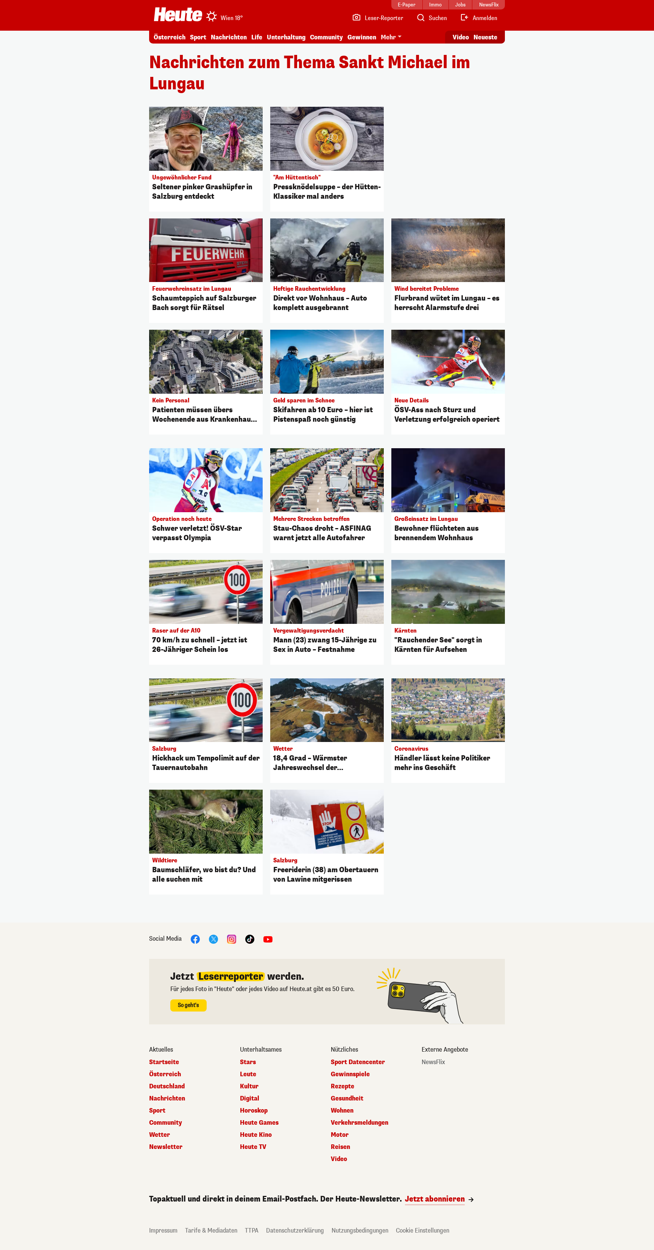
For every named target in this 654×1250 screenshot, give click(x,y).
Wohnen (342, 1110)
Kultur (249, 1086)
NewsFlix (433, 1062)
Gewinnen (361, 37)
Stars (248, 1062)
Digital (249, 1098)
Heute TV (253, 1147)
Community (326, 37)
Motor (340, 1135)
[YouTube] (267, 939)
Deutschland (167, 1086)
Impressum (163, 1230)
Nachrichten (167, 1098)
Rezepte (342, 1086)
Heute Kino (256, 1135)
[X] (213, 939)
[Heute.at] (178, 14)
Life (256, 37)
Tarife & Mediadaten (211, 1230)
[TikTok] (249, 939)
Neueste (485, 37)
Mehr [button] (388, 37)
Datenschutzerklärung (295, 1230)
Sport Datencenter (358, 1062)
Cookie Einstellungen (422, 1230)
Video (461, 37)
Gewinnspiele (350, 1074)
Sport (198, 37)
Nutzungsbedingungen (360, 1230)
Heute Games (259, 1123)
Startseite (164, 1062)
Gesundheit (347, 1098)
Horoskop (254, 1110)
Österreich (169, 37)
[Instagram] (231, 939)
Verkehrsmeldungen (359, 1123)
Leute (248, 1074)
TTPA (251, 1230)
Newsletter (165, 1147)
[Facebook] (195, 939)
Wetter (159, 1135)
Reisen (340, 1147)
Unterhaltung (286, 37)
